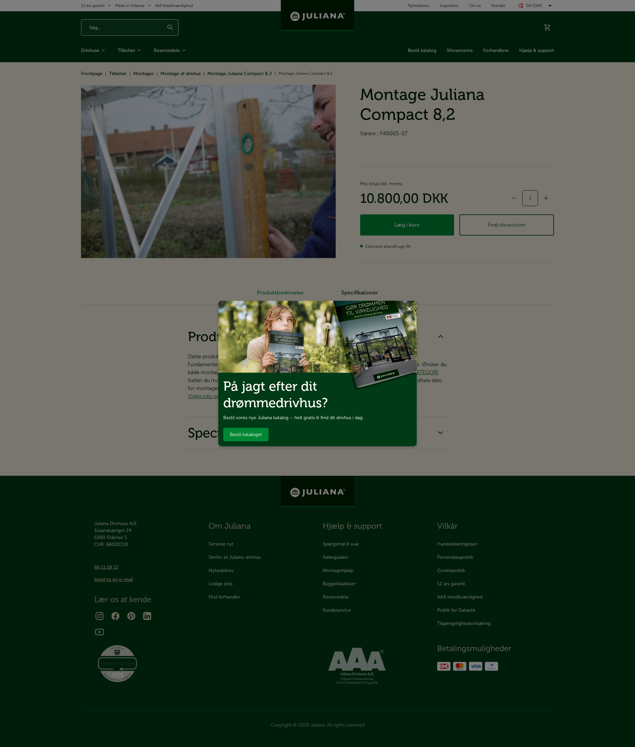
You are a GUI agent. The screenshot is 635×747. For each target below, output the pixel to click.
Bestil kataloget (246, 434)
